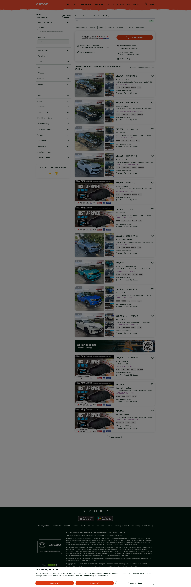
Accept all (54, 583)
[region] (95, 577)
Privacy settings (135, 583)
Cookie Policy (88, 576)
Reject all (94, 583)
